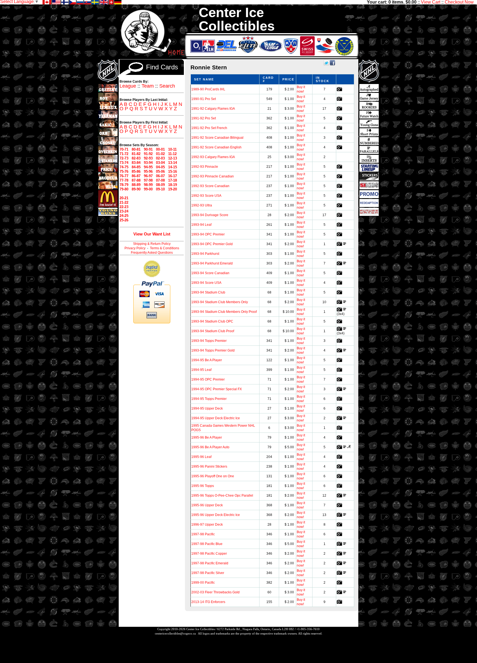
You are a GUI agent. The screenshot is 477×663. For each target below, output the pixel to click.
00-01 (160, 149)
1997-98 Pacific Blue (206, 544)
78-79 (124, 185)
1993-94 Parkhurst (205, 254)
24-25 (124, 216)
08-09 (160, 185)
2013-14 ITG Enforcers (208, 602)
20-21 (124, 198)
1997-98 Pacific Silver (207, 573)
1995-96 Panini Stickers (209, 466)
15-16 (172, 171)
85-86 (136, 171)
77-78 (124, 180)
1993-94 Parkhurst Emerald (212, 263)
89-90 (136, 189)
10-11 (172, 149)
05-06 (160, 171)
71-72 (124, 154)
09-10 (160, 189)
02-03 (160, 158)
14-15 (172, 167)
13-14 (172, 163)
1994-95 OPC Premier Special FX (216, 389)
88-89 (136, 185)
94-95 (148, 167)
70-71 (124, 149)
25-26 (124, 220)
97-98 (148, 180)
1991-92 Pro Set (203, 118)
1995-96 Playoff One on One (212, 476)
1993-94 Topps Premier (209, 341)
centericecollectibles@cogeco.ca (175, 633)
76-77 (124, 176)
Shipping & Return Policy (152, 244)
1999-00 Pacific (203, 583)
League (128, 86)
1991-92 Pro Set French (209, 128)
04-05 (160, 167)
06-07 (160, 176)
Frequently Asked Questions (152, 253)
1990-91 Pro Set (203, 99)
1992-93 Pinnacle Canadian (212, 176)
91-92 (148, 154)
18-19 (172, 185)
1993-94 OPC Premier (208, 234)
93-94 (148, 163)
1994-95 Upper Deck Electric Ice (215, 418)
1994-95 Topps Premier (209, 399)
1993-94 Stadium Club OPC (212, 321)
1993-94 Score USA (206, 283)
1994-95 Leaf (201, 370)
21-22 (124, 202)
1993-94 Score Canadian (210, 273)
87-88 (136, 180)
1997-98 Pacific (203, 534)
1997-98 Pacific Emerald (209, 563)
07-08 (160, 180)
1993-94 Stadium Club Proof (212, 331)
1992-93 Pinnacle (204, 167)
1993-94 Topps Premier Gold (213, 350)
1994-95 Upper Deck (207, 408)
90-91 (148, 149)
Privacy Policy (134, 248)
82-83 (136, 158)
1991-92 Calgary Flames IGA (213, 109)
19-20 (172, 189)
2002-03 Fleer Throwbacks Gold (215, 592)
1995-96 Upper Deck (207, 505)
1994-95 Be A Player (206, 360)
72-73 (124, 158)
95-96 (148, 171)
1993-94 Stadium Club (208, 292)
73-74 (124, 163)
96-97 (148, 176)
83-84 (136, 163)
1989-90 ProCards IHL (208, 89)
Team (148, 86)
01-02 (160, 154)
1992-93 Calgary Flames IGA (213, 157)
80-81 (136, 149)
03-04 (160, 163)
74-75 (124, 167)
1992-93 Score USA (206, 196)
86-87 (136, 176)
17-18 (172, 180)
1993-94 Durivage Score (209, 215)
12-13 (172, 158)
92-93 (148, 158)
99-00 (148, 189)
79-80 (124, 189)
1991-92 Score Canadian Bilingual (217, 138)
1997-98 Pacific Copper (209, 553)
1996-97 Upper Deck (207, 524)
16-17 (172, 176)
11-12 (172, 154)
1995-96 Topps (202, 486)
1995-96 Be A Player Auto (210, 447)
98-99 (148, 185)
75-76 (124, 171)
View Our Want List (151, 234)
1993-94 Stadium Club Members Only (219, 302)
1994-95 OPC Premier (208, 379)
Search (167, 86)
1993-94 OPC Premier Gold (212, 244)
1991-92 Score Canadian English (216, 147)
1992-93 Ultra (201, 205)
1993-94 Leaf (201, 225)
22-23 (124, 207)
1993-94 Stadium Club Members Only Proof (224, 312)
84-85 (136, 167)
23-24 (124, 211)
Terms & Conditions (164, 248)
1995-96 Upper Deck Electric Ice (215, 515)
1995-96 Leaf (201, 457)
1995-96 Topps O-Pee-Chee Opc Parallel (222, 495)
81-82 (136, 154)
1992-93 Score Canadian (210, 186)
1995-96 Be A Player (206, 437)
